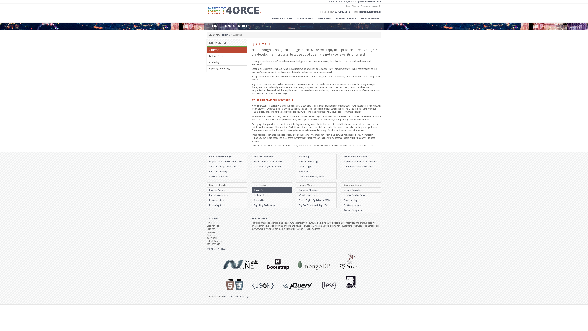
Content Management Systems (223, 166)
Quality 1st (214, 50)
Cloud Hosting (350, 200)
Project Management (219, 195)
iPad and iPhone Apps (309, 161)
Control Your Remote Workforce (358, 166)
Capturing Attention (308, 190)
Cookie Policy (242, 296)
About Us (355, 6)
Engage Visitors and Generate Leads (226, 161)
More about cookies (372, 2)
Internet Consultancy (353, 190)
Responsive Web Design (220, 156)
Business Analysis (217, 190)
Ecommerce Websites (263, 156)
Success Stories (370, 18)
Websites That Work (218, 176)
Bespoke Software (282, 18)
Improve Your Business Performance (360, 161)
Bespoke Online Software (355, 156)
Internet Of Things (346, 18)
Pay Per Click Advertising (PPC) (313, 205)
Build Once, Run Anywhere (311, 176)
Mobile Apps (324, 18)
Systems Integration (353, 210)
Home (348, 6)
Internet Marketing (218, 171)
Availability (214, 62)
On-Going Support (352, 205)
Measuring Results (217, 205)
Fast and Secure (216, 56)
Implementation (216, 200)
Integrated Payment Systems (267, 166)
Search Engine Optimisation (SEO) (314, 200)
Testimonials (365, 6)
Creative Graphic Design (355, 195)
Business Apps (305, 18)
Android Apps (305, 166)
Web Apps (303, 171)
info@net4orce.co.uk (370, 11)
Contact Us (376, 6)
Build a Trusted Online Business (269, 161)
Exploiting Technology (219, 68)
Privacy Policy (230, 296)
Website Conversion (308, 195)
